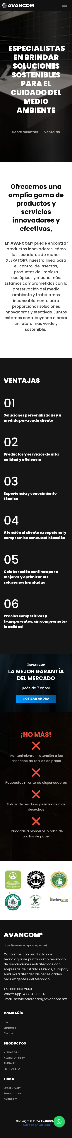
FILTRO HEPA (12, 1069)
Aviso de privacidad (36, 1125)
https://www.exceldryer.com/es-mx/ (25, 945)
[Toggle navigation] (54, 5)
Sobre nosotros (25, 132)
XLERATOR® (11, 1052)
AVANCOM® (48, 1121)
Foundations (13, 1093)
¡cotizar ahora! (36, 698)
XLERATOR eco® (14, 1058)
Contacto (11, 1033)
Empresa (10, 1028)
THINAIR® (10, 1063)
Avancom (10, 1099)
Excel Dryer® (12, 1088)
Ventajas (52, 132)
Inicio (7, 1022)
